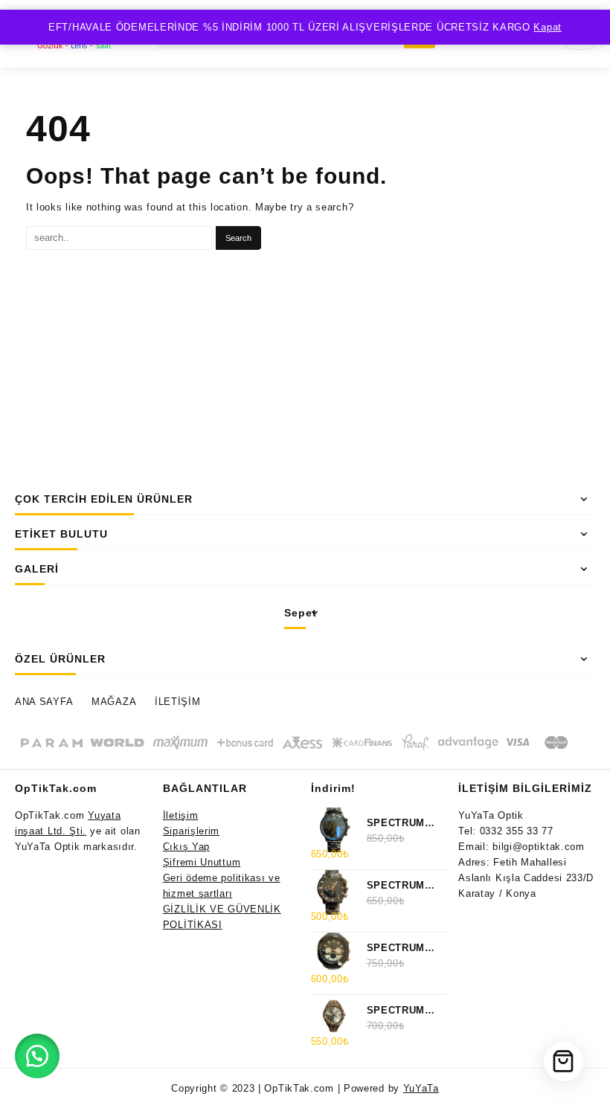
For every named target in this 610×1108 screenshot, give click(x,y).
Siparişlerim (191, 831)
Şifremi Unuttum (202, 862)
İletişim (181, 815)
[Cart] (563, 1061)
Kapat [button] (547, 27)
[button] (37, 1056)
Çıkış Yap (186, 846)
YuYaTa (421, 1088)
